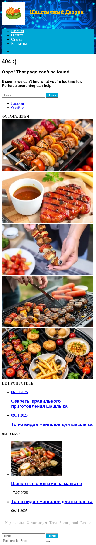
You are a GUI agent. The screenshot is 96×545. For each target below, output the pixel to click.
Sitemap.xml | (69, 523)
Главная (17, 31)
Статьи (16, 39)
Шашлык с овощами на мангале (46, 483)
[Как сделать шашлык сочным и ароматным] (48, 250)
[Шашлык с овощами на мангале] (52, 459)
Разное (85, 523)
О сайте (17, 35)
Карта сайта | (16, 523)
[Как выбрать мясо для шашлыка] (48, 145)
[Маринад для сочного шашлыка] (48, 198)
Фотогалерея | (38, 523)
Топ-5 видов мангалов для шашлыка (52, 501)
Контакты (19, 43)
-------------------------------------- (48, 519)
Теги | (54, 523)
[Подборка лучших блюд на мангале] (48, 354)
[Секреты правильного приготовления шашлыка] (48, 302)
